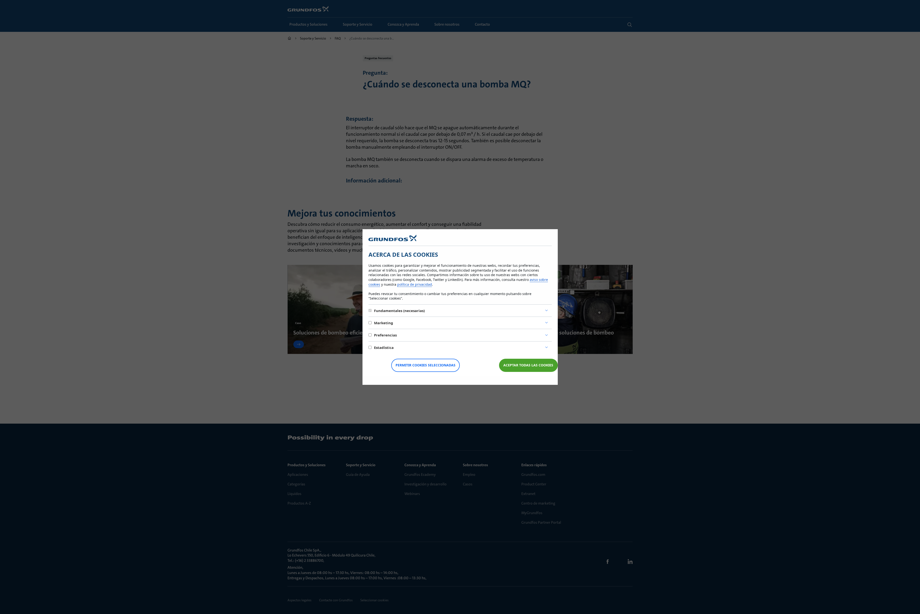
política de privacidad (414, 284)
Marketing (383, 322)
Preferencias (385, 335)
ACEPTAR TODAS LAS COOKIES (528, 365)
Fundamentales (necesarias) (399, 310)
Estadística (384, 347)
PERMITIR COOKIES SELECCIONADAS (425, 365)
